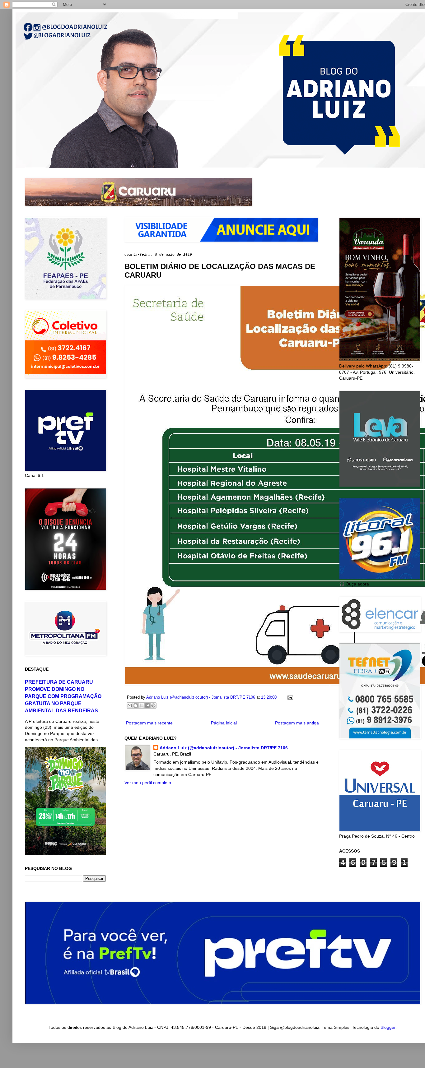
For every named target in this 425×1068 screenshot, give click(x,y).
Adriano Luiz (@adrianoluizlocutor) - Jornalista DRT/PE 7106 (224, 747)
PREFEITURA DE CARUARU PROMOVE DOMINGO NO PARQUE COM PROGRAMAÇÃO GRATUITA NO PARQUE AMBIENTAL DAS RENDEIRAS (63, 696)
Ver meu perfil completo (147, 782)
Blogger (388, 1027)
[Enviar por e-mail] (130, 705)
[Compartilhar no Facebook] (147, 705)
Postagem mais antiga (297, 722)
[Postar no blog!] (136, 705)
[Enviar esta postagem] (289, 697)
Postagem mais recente (149, 722)
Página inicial (224, 722)
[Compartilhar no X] (141, 705)
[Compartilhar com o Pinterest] (153, 705)
